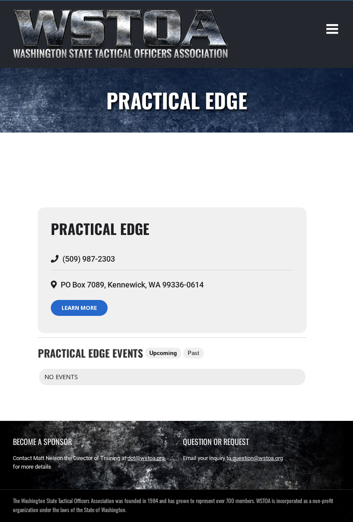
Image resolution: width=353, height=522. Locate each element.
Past (193, 353)
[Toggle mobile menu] (333, 29)
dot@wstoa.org (145, 458)
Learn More (79, 308)
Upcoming (163, 353)
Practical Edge (100, 228)
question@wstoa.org (257, 458)
